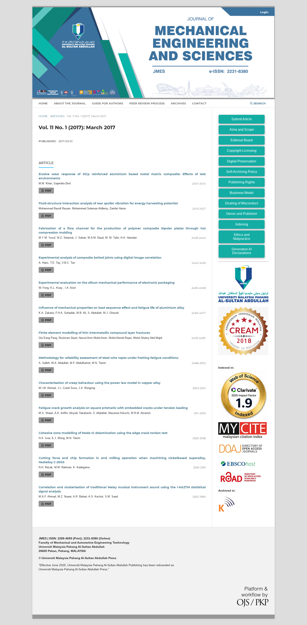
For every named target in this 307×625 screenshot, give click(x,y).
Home (43, 103)
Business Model (242, 193)
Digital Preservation (241, 161)
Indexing (241, 224)
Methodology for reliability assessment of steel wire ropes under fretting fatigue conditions (108, 358)
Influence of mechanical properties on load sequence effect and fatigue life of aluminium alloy (111, 308)
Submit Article (241, 119)
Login (264, 12)
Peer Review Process (147, 103)
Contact (199, 103)
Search (259, 103)
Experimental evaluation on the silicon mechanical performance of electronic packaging (107, 283)
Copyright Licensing (241, 150)
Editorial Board (242, 140)
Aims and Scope (242, 129)
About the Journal (70, 103)
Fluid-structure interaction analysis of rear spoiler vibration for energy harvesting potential (108, 203)
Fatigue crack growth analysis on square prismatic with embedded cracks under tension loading (113, 408)
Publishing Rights (241, 182)
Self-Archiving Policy (241, 171)
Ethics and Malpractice (241, 236)
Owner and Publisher (241, 213)
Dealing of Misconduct (241, 203)
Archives (178, 103)
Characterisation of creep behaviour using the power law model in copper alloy (99, 383)
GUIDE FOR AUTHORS (107, 103)
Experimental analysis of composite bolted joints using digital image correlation (100, 257)
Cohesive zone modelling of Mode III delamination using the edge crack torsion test (103, 433)
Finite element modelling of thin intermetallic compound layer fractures (94, 333)
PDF (47, 190)
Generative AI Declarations (242, 251)
